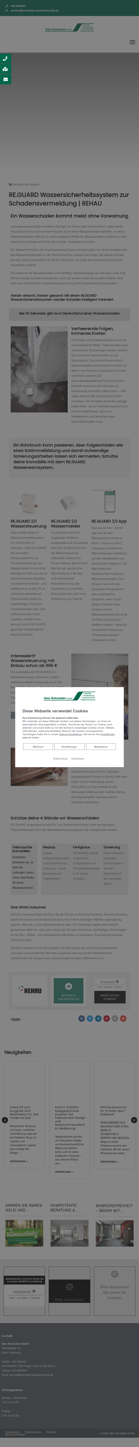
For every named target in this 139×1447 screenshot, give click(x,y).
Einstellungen (69, 746)
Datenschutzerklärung (70, 734)
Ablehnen (38, 746)
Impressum (77, 758)
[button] (5, 59)
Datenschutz (60, 758)
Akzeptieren (101, 746)
